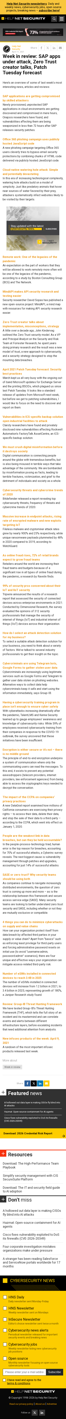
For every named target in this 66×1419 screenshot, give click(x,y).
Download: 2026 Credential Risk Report (28, 1133)
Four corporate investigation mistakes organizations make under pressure (29, 1248)
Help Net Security (16, 47)
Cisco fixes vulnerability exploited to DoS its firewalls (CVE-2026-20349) (31, 1236)
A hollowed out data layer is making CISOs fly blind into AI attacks (32, 1212)
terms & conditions (18, 1383)
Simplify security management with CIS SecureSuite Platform (30, 1177)
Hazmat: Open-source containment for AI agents (28, 1111)
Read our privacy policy (21, 1404)
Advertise (52, 1404)
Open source (18, 1358)
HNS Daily (16, 1297)
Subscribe (54, 1372)
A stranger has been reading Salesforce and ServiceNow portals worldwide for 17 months (31, 1262)
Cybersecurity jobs (22, 1344)
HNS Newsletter (21, 1308)
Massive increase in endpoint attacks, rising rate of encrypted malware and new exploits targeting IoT (32, 521)
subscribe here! (49, 10)
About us (40, 1404)
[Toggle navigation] (62, 19)
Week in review (12, 1067)
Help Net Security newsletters (27, 3)
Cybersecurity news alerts (28, 1330)
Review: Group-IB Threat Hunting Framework (32, 1004)
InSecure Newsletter (24, 1319)
